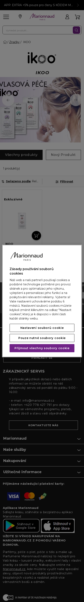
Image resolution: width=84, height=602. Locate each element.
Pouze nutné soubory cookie (42, 338)
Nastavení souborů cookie (42, 328)
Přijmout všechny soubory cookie (42, 348)
